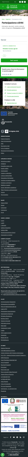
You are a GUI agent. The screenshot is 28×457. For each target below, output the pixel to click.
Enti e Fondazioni (5, 148)
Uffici (2, 143)
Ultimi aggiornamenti (6, 333)
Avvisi (2, 212)
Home (3, 19)
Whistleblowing (5, 340)
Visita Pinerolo (4, 381)
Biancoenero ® (15, 451)
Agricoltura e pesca (5, 161)
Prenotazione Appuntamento (8, 311)
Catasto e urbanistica (9, 46)
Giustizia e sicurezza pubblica (8, 180)
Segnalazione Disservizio (7, 314)
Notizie (2, 205)
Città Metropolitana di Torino (8, 350)
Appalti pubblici (4, 168)
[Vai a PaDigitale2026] (10, 131)
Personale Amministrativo (7, 151)
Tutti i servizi (14, 60)
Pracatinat (3, 391)
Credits (2, 330)
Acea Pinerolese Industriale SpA (9, 360)
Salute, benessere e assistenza (8, 187)
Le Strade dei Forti (5, 377)
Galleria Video (4, 230)
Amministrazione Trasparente (8, 302)
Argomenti (8, 19)
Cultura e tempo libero (6, 175)
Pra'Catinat (3, 367)
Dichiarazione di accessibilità (8, 304)
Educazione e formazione (7, 178)
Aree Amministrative (6, 141)
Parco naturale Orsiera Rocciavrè (9, 372)
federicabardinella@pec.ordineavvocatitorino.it (14, 294)
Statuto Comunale (5, 321)
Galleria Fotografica (5, 228)
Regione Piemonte (5, 1)
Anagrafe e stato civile (6, 166)
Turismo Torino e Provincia (7, 374)
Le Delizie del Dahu (5, 379)
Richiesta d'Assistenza (6, 316)
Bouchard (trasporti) (6, 365)
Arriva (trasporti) (5, 362)
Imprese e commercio (6, 183)
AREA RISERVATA (14, 455)
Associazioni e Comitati (6, 235)
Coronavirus (4, 210)
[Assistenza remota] (15, 447)
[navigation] (3, 6)
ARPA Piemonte (5, 358)
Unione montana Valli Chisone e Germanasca (12, 353)
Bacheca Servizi (5, 318)
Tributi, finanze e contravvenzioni (9, 190)
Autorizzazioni (4, 171)
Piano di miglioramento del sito (8, 306)
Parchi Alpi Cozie (5, 370)
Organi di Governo (5, 139)
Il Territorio (3, 225)
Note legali (3, 326)
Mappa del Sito (4, 337)
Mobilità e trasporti (5, 185)
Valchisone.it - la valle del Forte (9, 389)
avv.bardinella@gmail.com (10, 293)
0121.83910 (6, 243)
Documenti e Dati (5, 146)
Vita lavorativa (4, 195)
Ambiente (3, 164)
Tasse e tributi (4, 203)
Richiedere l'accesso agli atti (10, 49)
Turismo (3, 192)
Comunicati (3, 208)
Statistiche (3, 335)
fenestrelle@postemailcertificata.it (12, 248)
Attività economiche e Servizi (8, 232)
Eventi (2, 220)
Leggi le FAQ (4, 309)
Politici (2, 153)
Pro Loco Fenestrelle (6, 386)
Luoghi (2, 223)
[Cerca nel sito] (24, 6)
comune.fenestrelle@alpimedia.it (12, 250)
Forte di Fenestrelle (6, 384)
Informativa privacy (5, 323)
